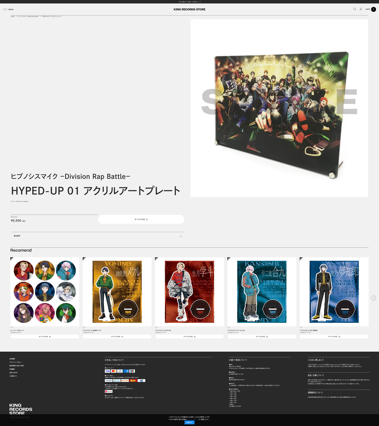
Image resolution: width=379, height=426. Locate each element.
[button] (373, 298)
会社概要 (12, 358)
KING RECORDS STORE (189, 9)
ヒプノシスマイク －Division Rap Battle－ (28, 16)
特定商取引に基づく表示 (16, 365)
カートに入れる (43, 336)
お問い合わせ (13, 372)
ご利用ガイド (13, 376)
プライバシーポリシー (15, 362)
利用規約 (12, 369)
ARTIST (13, 16)
